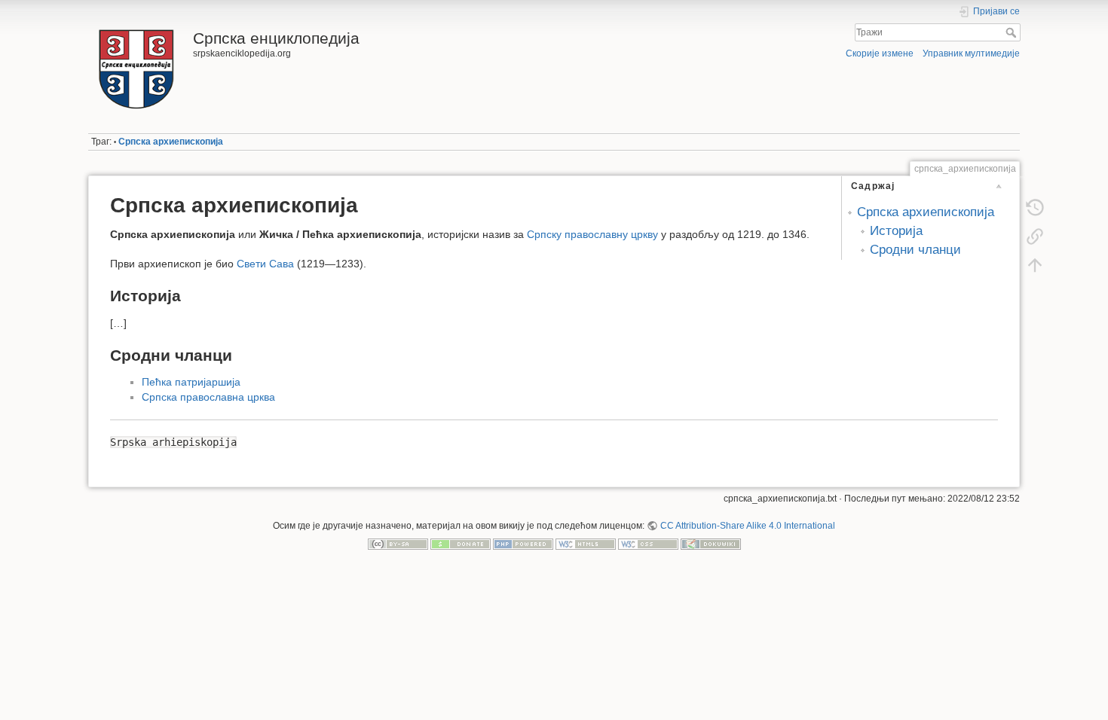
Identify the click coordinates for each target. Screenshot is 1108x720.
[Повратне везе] (1035, 236)
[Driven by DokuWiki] (711, 543)
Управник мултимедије (971, 53)
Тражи (1012, 32)
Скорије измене (880, 53)
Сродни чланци (915, 250)
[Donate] (460, 543)
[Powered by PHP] (523, 543)
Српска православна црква (208, 397)
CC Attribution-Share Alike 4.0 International (747, 525)
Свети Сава (265, 264)
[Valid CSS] (648, 543)
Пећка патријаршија (191, 382)
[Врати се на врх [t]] (1035, 265)
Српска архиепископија (170, 141)
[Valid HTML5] (586, 543)
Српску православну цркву (592, 234)
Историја (896, 231)
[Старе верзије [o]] (1035, 208)
